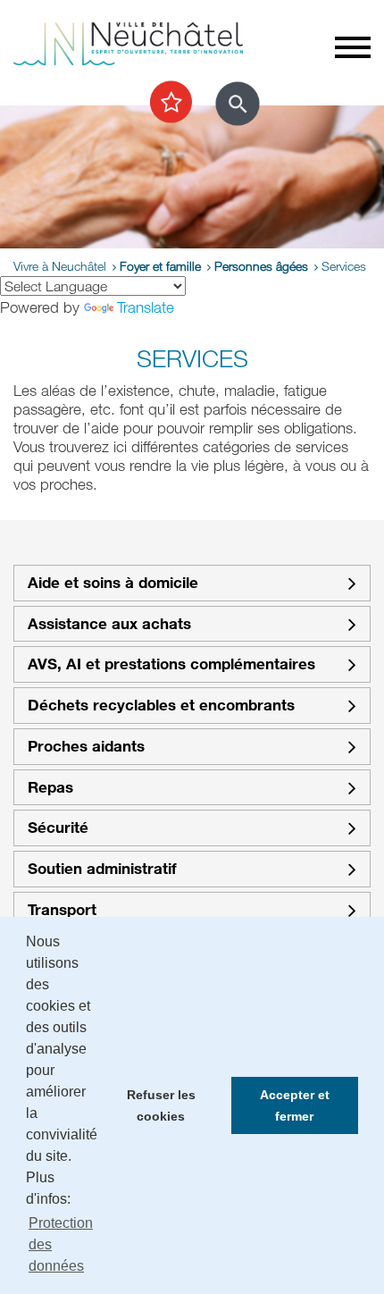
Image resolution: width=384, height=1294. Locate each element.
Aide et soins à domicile (113, 583)
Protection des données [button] (61, 1244)
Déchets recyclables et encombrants (161, 705)
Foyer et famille (160, 265)
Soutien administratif (102, 869)
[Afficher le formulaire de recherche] (237, 103)
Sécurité (58, 827)
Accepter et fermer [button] (295, 1105)
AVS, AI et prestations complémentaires (171, 664)
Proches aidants (86, 746)
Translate (145, 307)
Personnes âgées (261, 265)
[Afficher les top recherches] (171, 102)
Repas (50, 787)
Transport (62, 910)
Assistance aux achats (109, 624)
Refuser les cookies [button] (161, 1105)
